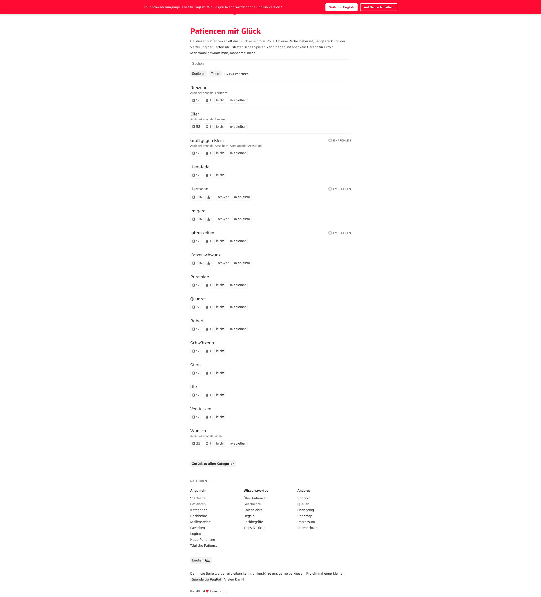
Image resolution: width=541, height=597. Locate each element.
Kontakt (303, 498)
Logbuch (197, 533)
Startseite (198, 498)
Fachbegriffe (253, 521)
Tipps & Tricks (254, 527)
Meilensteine (200, 521)
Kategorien (199, 510)
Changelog (305, 510)
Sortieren (199, 73)
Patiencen (198, 504)
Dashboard (198, 516)
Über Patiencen (256, 498)
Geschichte (252, 504)
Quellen (303, 504)
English (198, 560)
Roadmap (304, 516)
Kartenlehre (253, 510)
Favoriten (197, 527)
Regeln (249, 516)
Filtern (215, 73)
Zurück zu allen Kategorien (213, 463)
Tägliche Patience (203, 545)
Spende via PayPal (206, 579)
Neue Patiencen (202, 539)
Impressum (306, 521)
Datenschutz (307, 527)
